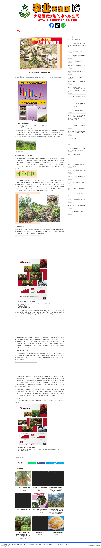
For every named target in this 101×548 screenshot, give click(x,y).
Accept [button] (97, 545)
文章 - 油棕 (22, 77)
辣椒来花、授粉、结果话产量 (74, 39)
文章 (18, 77)
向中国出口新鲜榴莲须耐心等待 (56, 532)
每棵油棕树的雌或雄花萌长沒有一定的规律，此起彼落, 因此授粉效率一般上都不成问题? (77, 45)
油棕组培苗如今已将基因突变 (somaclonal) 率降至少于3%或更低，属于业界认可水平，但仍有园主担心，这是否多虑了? (76, 90)
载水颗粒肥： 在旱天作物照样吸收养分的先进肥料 (40, 488)
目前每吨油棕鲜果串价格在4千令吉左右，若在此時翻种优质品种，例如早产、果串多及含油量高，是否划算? (23, 534)
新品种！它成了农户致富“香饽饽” (23, 488)
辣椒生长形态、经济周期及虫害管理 (75, 110)
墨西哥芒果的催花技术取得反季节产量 (40, 510)
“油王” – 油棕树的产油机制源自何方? (76, 61)
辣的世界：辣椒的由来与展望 (74, 154)
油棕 (40, 77)
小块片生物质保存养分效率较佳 (39, 532)
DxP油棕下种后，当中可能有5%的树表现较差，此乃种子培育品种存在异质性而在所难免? (76, 132)
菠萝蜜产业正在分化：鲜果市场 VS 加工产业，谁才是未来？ (76, 159)
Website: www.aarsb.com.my (24, 307)
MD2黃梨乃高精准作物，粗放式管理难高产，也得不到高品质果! (76, 177)
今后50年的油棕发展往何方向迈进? (75, 77)
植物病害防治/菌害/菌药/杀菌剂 (32, 77)
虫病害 (23, 457)
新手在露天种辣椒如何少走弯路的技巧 (76, 51)
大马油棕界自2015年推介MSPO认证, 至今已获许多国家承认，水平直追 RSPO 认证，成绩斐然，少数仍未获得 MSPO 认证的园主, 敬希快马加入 (76, 117)
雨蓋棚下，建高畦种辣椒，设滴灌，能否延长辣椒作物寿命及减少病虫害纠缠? (76, 149)
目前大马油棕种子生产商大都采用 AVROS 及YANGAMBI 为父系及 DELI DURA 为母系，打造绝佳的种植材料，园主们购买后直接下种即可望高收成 (77, 104)
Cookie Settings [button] (91, 545)
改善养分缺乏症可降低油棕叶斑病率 (23, 510)
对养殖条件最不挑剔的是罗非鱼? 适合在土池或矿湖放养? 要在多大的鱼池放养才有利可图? (56, 489)
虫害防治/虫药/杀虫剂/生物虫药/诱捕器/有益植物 (51, 77)
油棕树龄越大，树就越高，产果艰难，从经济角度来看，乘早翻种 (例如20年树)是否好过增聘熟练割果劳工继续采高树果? (56, 511)
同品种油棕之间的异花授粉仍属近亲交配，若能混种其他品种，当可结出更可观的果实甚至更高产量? (76, 125)
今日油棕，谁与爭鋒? (72, 138)
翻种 (20, 457)
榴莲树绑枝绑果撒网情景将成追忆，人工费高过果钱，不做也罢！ (76, 165)
